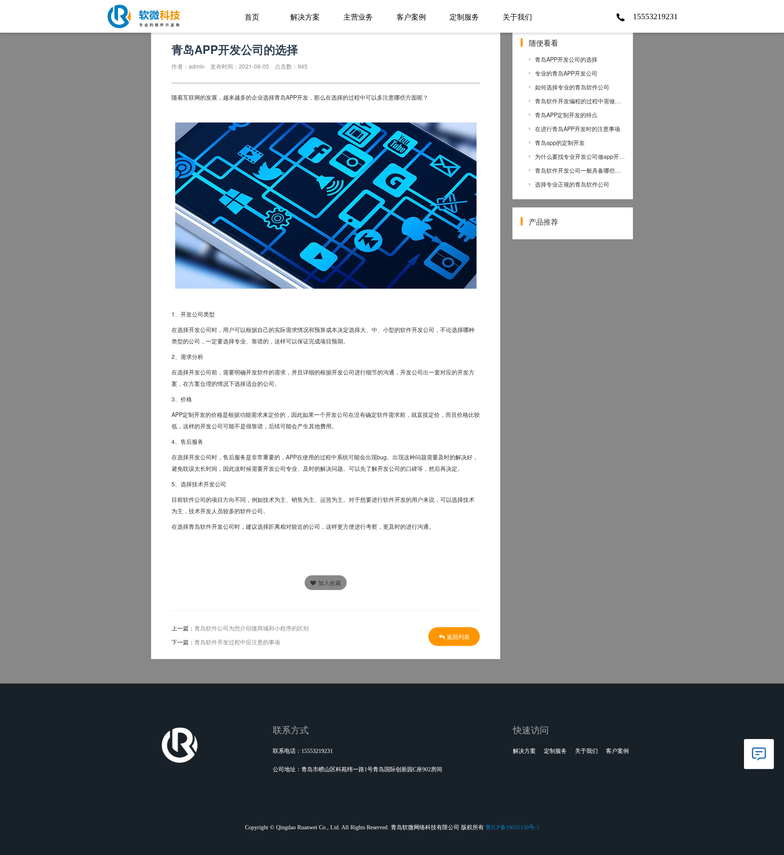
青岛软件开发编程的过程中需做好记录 (580, 101)
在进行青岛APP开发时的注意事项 (577, 129)
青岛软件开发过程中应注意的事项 (237, 642)
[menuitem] (251, 12)
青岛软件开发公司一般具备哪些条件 (580, 170)
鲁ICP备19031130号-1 (512, 827)
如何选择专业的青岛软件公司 (572, 87)
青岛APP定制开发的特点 (566, 115)
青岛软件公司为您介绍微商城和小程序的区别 (251, 628)
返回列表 (458, 636)
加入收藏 (329, 583)
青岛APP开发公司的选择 (566, 59)
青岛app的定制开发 (560, 142)
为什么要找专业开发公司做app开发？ (580, 156)
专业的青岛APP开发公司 (566, 73)
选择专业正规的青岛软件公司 (572, 184)
